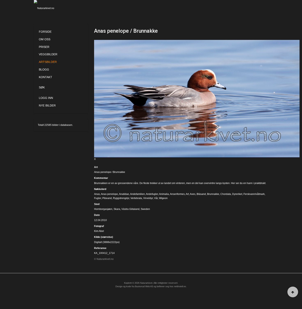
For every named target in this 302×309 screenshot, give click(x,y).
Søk (42, 87)
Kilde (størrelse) (103, 237)
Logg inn (46, 98)
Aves (192, 194)
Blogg (44, 69)
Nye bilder (47, 105)
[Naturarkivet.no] (51, 8)
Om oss (44, 39)
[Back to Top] (292, 292)
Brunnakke (213, 194)
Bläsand (201, 194)
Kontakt (45, 77)
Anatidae (124, 194)
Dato (97, 215)
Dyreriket (237, 194)
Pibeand (107, 198)
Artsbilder (48, 62)
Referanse (100, 248)
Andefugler (152, 194)
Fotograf (99, 226)
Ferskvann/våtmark (254, 194)
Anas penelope (109, 194)
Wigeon (163, 198)
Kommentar (101, 178)
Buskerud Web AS (144, 286)
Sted (96, 204)
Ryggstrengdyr (121, 198)
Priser (44, 47)
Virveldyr (148, 198)
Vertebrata (136, 198)
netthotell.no (180, 286)
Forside (45, 31)
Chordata (225, 194)
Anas (97, 194)
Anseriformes (177, 194)
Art (96, 167)
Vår (156, 198)
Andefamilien (137, 194)
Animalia (164, 194)
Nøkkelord (100, 189)
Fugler (97, 198)
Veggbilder (48, 54)
